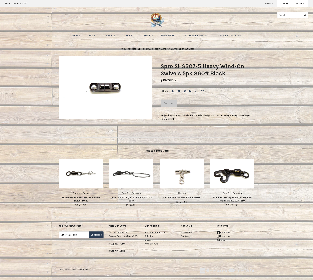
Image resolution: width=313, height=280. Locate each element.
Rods (129, 35)
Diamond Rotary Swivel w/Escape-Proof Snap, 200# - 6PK (232, 199)
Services (149, 239)
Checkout (300, 3)
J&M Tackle (83, 269)
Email (222, 239)
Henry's (182, 193)
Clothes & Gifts (196, 35)
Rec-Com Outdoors (131, 193)
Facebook (225, 232)
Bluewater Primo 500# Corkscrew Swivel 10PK (81, 199)
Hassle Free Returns (155, 232)
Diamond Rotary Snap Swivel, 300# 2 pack (131, 199)
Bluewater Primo (81, 193)
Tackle (110, 35)
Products (131, 48)
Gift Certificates (229, 35)
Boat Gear (168, 35)
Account (268, 3)
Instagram (225, 236)
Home (76, 35)
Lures (146, 35)
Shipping (149, 236)
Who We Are (151, 243)
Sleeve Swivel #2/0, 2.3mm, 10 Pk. (182, 197)
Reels (92, 35)
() (284, 3)
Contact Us (187, 236)
